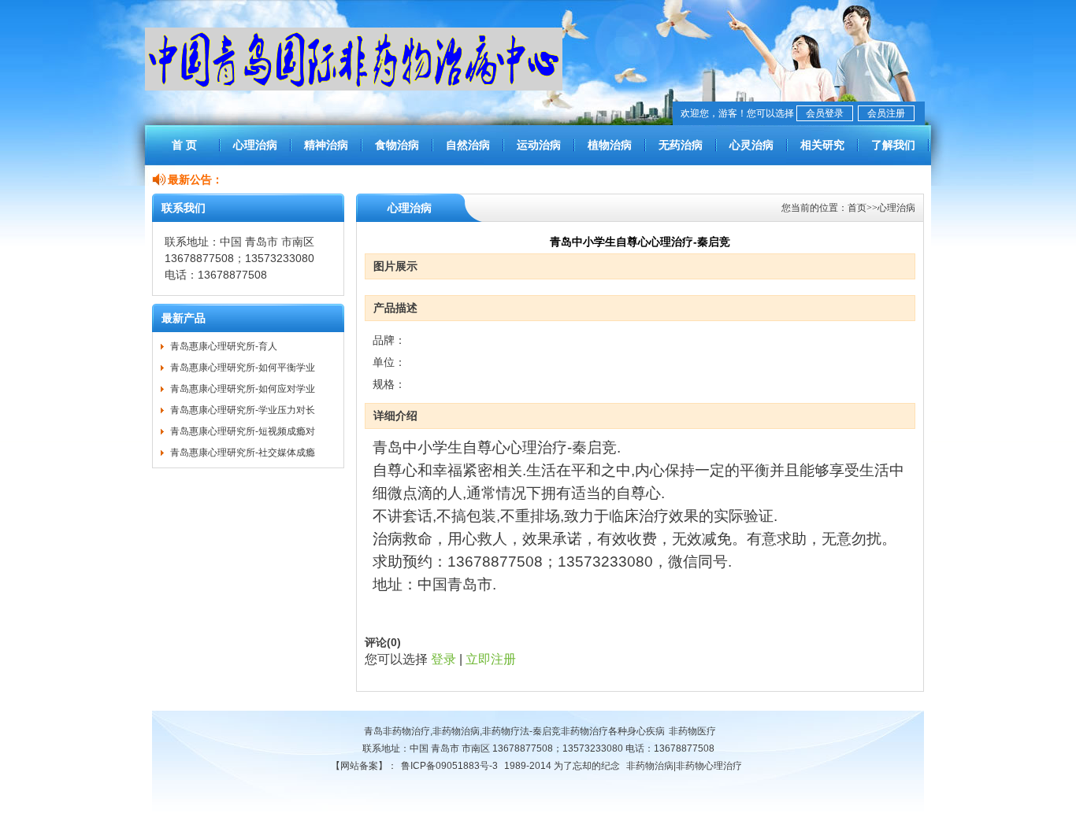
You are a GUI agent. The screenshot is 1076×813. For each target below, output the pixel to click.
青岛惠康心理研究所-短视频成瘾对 (242, 431)
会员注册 (886, 113)
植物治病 (610, 145)
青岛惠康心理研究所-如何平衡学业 (242, 367)
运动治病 (539, 145)
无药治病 (681, 145)
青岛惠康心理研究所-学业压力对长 (242, 410)
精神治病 (326, 145)
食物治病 (397, 145)
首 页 (184, 145)
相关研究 (822, 145)
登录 (443, 659)
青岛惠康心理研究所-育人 (223, 346)
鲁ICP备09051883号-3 (449, 765)
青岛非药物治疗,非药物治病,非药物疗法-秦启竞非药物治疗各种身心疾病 (514, 731)
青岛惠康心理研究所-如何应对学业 (242, 388)
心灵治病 (751, 145)
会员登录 (825, 113)
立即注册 (491, 659)
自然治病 (468, 145)
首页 (857, 207)
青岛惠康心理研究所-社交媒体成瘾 (242, 452)
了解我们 (893, 145)
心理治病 (255, 145)
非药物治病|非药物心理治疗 (684, 765)
